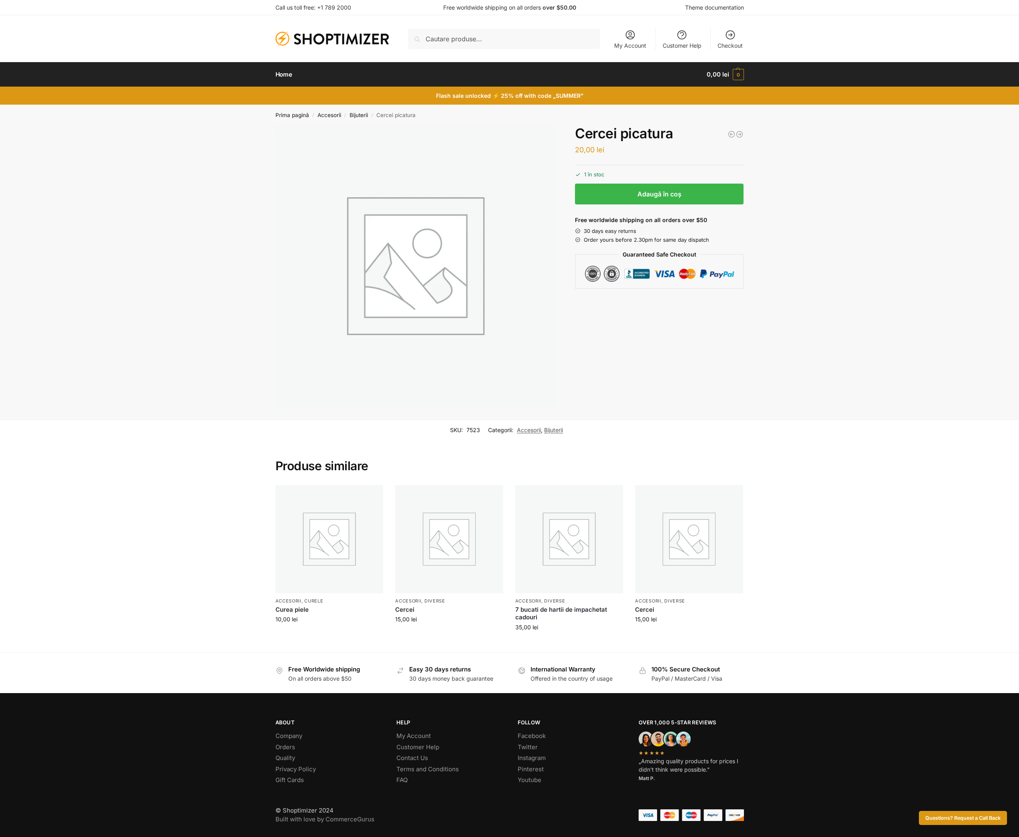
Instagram (532, 758)
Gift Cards (289, 780)
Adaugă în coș (659, 194)
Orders (285, 747)
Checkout (730, 45)
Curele (313, 601)
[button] (725, 75)
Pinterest (531, 769)
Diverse (434, 601)
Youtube (529, 780)
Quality (285, 758)
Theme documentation (714, 7)
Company (288, 736)
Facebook (532, 736)
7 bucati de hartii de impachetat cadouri (561, 613)
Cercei (404, 609)
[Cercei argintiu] (740, 134)
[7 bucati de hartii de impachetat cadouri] (569, 539)
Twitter (528, 747)
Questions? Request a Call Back (963, 818)
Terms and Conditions (427, 769)
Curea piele (292, 609)
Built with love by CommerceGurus (324, 819)
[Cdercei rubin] (732, 134)
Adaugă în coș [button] (329, 636)
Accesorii (329, 115)
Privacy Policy (295, 769)
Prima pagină (292, 115)
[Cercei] (449, 539)
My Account (630, 45)
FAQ (402, 780)
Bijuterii (359, 115)
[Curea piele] (329, 539)
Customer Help (682, 45)
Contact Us (412, 758)
